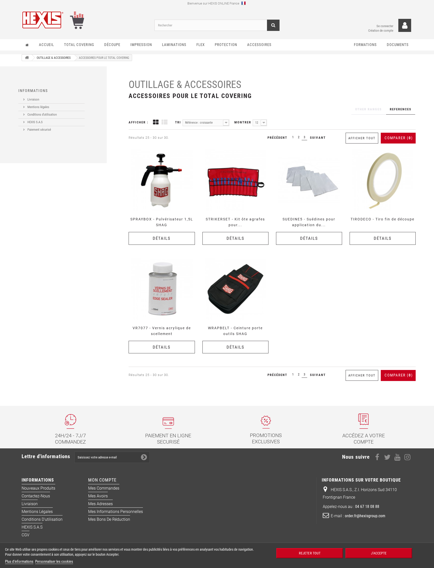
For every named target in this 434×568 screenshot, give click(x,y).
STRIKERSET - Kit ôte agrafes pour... (235, 222)
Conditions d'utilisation (42, 114)
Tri (178, 122)
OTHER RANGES (368, 109)
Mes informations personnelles (115, 511)
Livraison (33, 99)
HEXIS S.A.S (35, 122)
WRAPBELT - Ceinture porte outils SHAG (235, 331)
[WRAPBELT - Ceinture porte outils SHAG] (235, 289)
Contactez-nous (36, 496)
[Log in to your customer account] (404, 25)
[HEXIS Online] (84, 20)
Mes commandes (103, 488)
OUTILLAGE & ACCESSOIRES (185, 84)
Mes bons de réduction (109, 519)
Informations (33, 90)
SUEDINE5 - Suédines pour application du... (309, 222)
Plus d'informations (19, 561)
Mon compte (102, 480)
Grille (155, 122)
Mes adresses (100, 503)
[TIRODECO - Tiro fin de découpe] (382, 180)
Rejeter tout (309, 553)
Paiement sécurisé (39, 129)
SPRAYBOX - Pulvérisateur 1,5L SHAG (161, 222)
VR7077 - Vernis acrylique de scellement (162, 331)
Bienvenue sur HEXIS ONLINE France (213, 3)
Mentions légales (38, 107)
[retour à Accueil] (27, 58)
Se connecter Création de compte (380, 28)
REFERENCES (400, 109)
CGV (25, 535)
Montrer (242, 122)
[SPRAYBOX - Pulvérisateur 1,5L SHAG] (161, 180)
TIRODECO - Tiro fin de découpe (382, 219)
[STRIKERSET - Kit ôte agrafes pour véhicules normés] (235, 180)
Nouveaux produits (38, 488)
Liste (164, 122)
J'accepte (379, 553)
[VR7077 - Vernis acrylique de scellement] (161, 289)
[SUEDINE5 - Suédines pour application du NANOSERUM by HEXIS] (309, 180)
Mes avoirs (98, 496)
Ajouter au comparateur (163, 149)
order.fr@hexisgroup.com (365, 515)
